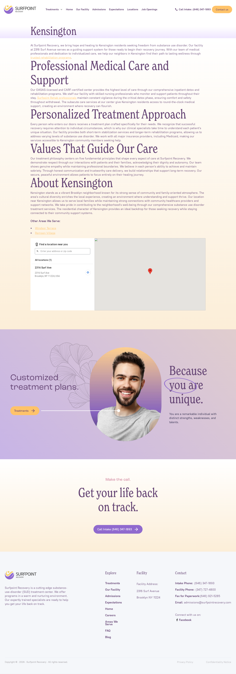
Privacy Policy (185, 662)
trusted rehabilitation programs (51, 57)
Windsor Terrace (45, 228)
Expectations (113, 602)
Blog (108, 637)
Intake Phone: (194, 583)
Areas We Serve (111, 623)
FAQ (107, 630)
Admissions (112, 596)
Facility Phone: (195, 589)
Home (109, 609)
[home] (20, 9)
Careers (110, 615)
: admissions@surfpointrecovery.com (203, 602)
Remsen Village (45, 233)
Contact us (222, 9)
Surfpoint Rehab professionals (56, 98)
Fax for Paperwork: (197, 596)
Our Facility (112, 589)
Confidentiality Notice (218, 662)
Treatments (112, 583)
